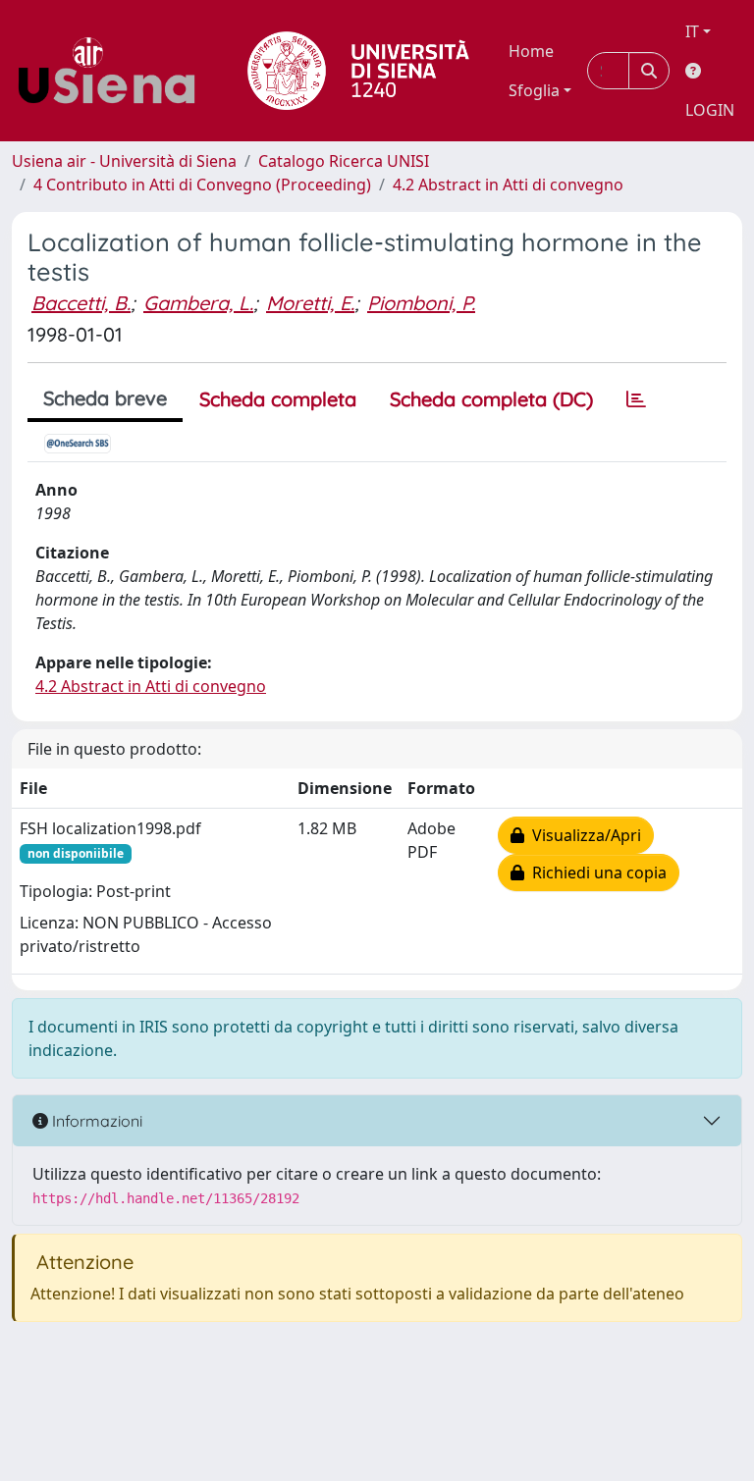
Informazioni (95, 1121)
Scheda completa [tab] (277, 399)
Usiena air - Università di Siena (124, 161)
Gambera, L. (198, 303)
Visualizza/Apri (582, 835)
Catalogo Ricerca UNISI (343, 161)
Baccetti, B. (81, 303)
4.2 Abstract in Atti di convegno (508, 184)
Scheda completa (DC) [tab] (491, 399)
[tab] (636, 399)
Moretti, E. (310, 303)
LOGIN (709, 110)
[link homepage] (114, 70)
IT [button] (692, 31)
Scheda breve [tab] (105, 398)
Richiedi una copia (595, 872)
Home (531, 51)
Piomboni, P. (421, 303)
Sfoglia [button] (534, 90)
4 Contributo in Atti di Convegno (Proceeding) (202, 184)
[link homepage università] (358, 70)
